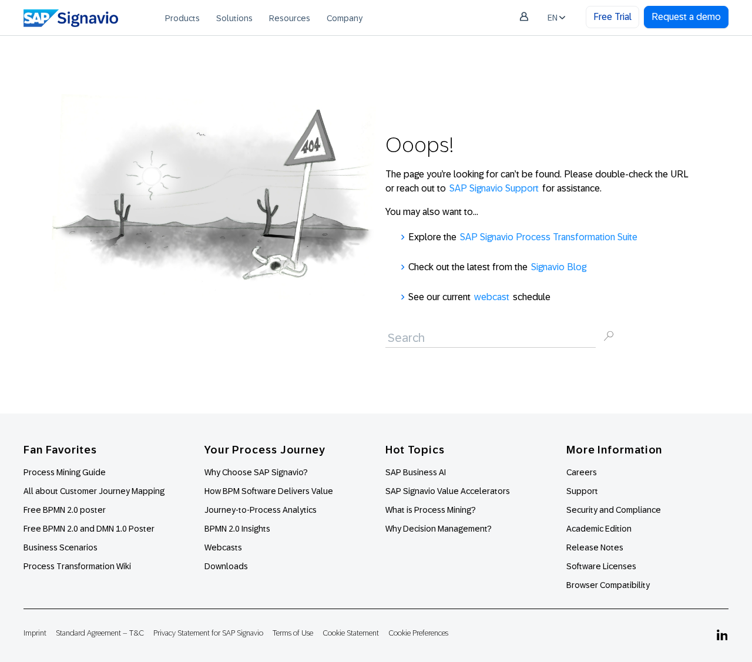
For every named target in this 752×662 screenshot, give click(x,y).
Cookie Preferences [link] (418, 633)
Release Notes (594, 547)
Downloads (226, 566)
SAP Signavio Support (494, 188)
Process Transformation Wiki (77, 566)
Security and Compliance (613, 510)
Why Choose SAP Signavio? (256, 472)
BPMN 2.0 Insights (237, 528)
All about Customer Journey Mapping (94, 491)
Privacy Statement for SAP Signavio (208, 633)
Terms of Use (293, 633)
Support (582, 491)
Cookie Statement (351, 633)
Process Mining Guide (65, 472)
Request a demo (686, 17)
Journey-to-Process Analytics (261, 510)
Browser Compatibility (608, 585)
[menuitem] (182, 17)
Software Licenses (601, 566)
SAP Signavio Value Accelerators (447, 491)
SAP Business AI (415, 472)
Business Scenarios (61, 547)
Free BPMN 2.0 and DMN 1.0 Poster (89, 528)
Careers (581, 472)
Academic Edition (599, 528)
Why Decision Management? (438, 528)
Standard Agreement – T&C (100, 633)
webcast (491, 297)
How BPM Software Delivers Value (268, 491)
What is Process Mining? (430, 510)
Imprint (35, 633)
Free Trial (612, 17)
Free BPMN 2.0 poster (65, 510)
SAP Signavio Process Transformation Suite (548, 237)
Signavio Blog (558, 267)
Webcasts (223, 547)
